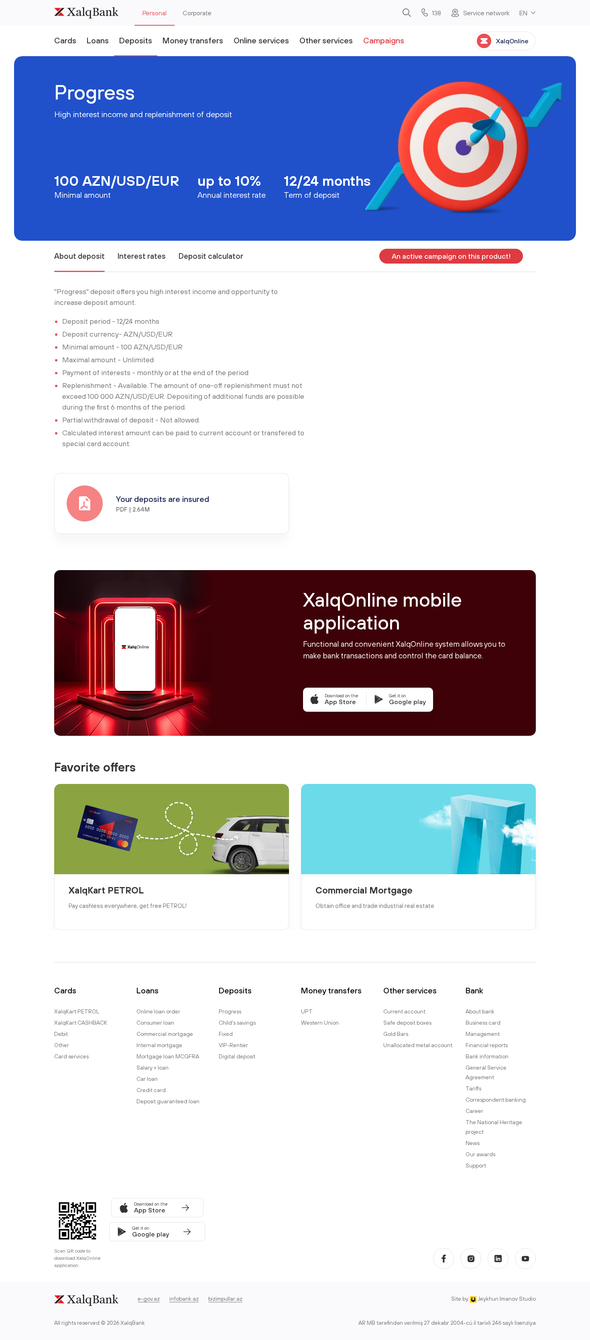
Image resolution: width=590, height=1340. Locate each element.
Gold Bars (395, 1034)
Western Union (320, 1022)
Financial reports (487, 1045)
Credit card (151, 1090)
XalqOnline (512, 41)
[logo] (86, 12)
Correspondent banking (496, 1099)
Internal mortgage (159, 1045)
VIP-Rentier (233, 1045)
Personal (154, 12)
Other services (326, 40)
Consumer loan (155, 1022)
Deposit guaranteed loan (167, 1101)
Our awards (480, 1154)
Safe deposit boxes (407, 1022)
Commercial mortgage (164, 1034)
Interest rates (142, 256)
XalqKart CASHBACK (80, 1022)
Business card (483, 1022)
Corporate (197, 12)
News (473, 1143)
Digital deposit (237, 1056)
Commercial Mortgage (364, 890)
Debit (61, 1034)
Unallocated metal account (417, 1045)
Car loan (147, 1079)
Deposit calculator (211, 256)
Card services (71, 1056)
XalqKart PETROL (106, 890)
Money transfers (193, 40)
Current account (404, 1011)
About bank (480, 1011)
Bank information (487, 1056)
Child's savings (237, 1022)
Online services (261, 40)
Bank (474, 990)
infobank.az (184, 1298)
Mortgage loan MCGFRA (167, 1056)
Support (476, 1165)
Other (61, 1045)
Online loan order (158, 1011)
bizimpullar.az (225, 1298)
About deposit (79, 256)
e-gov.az (149, 1298)
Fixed (226, 1034)
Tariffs (473, 1088)
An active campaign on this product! (451, 256)
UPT (307, 1011)
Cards (65, 40)
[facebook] (443, 1258)
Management (483, 1034)
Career (474, 1111)
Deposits (135, 40)
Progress (230, 1011)
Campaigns (383, 40)
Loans (98, 40)
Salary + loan (152, 1067)
